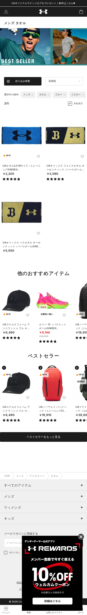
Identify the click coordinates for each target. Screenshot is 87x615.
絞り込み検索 (22, 81)
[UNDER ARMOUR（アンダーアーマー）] (43, 11)
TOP (7, 475)
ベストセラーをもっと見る (43, 436)
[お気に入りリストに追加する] (38, 156)
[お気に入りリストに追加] (28, 315)
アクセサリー (37, 475)
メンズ (20, 475)
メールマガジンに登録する (21, 533)
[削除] (32, 95)
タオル (55, 475)
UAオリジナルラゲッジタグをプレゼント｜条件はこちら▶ (44, 3)
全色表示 (78, 103)
